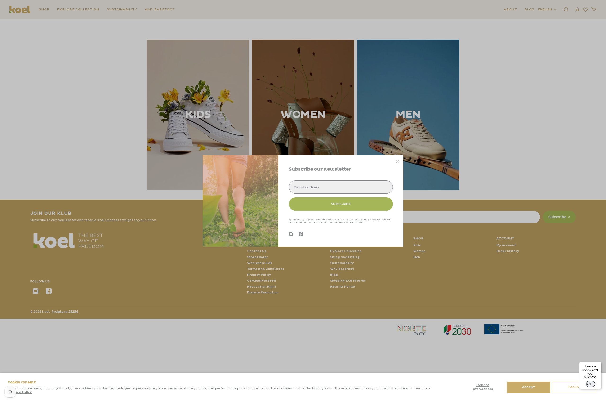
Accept (528, 387)
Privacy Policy (20, 392)
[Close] (397, 161)
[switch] (590, 384)
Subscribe (341, 204)
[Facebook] (300, 234)
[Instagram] (291, 234)
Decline (574, 387)
